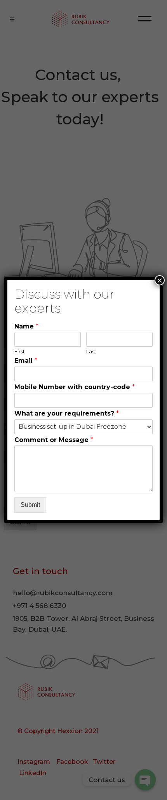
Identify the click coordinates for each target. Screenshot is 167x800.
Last (91, 351)
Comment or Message (53, 440)
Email (25, 360)
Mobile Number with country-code (74, 387)
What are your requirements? (66, 413)
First (19, 351)
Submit (30, 504)
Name (26, 326)
